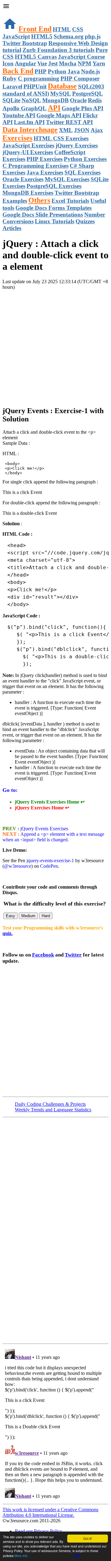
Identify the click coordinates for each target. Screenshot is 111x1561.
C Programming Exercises (35, 165)
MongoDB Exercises (27, 193)
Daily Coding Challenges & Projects (50, 1104)
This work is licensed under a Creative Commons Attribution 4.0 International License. (50, 1512)
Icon (8, 63)
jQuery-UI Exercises (27, 152)
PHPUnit (35, 86)
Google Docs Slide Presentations (42, 214)
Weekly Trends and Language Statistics (53, 1109)
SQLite (11, 100)
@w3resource (17, 866)
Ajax (97, 130)
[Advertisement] (55, 345)
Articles (11, 228)
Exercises (17, 138)
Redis (95, 100)
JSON (81, 130)
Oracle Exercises (22, 179)
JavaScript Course (81, 56)
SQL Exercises (82, 172)
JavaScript (16, 36)
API (54, 108)
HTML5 (41, 36)
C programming (38, 78)
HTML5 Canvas (36, 56)
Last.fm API (29, 122)
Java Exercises (45, 172)
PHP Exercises (45, 159)
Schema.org (69, 36)
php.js (93, 36)
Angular (25, 63)
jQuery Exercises (77, 145)
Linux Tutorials (54, 221)
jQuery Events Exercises (43, 828)
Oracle (78, 100)
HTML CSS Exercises (61, 138)
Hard (46, 916)
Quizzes (85, 221)
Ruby (9, 78)
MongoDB (55, 100)
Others (39, 200)
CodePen (49, 866)
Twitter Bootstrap (24, 43)
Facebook (43, 955)
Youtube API (18, 115)
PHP (41, 71)
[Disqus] (55, 1423)
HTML (62, 29)
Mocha (67, 63)
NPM (84, 63)
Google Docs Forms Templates (53, 208)
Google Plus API (82, 108)
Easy (10, 916)
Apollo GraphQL (24, 108)
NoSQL (31, 100)
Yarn (98, 63)
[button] (55, 6)
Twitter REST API (69, 122)
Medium (28, 916)
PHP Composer (80, 78)
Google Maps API (58, 115)
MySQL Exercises (67, 179)
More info (21, 1555)
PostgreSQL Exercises (54, 186)
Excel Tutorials (70, 201)
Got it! (87, 1538)
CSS (77, 29)
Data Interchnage (30, 130)
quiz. (7, 933)
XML (66, 130)
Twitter (73, 955)
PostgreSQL (87, 93)
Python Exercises (85, 159)
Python (57, 71)
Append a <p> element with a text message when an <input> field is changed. (53, 836)
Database (62, 86)
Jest (53, 63)
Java (74, 71)
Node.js (90, 71)
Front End (34, 29)
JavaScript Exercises (28, 145)
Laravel (12, 86)
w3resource (13, 13)
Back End (17, 71)
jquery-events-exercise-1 (50, 860)
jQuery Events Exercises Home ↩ (49, 801)
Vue (42, 63)
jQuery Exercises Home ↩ (42, 807)
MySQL (60, 93)
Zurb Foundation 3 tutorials (58, 50)
